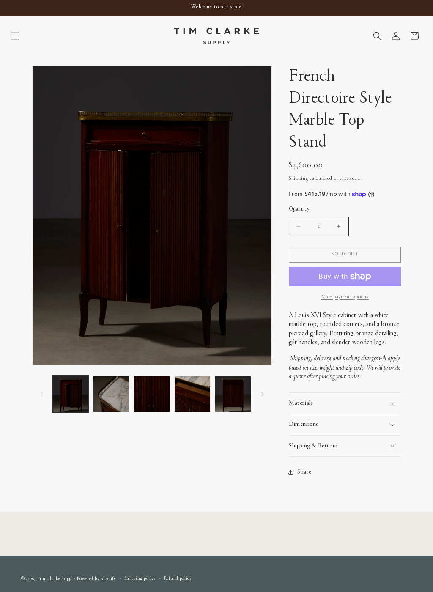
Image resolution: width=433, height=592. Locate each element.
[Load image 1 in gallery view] (71, 394)
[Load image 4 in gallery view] (192, 394)
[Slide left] (41, 394)
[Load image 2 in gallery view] (111, 394)
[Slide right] (262, 394)
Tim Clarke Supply (56, 579)
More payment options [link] (345, 296)
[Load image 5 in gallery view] (233, 394)
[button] (15, 36)
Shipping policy (140, 578)
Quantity (299, 209)
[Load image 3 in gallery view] (152, 394)
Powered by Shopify (96, 579)
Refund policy (178, 578)
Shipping (298, 178)
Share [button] (304, 472)
